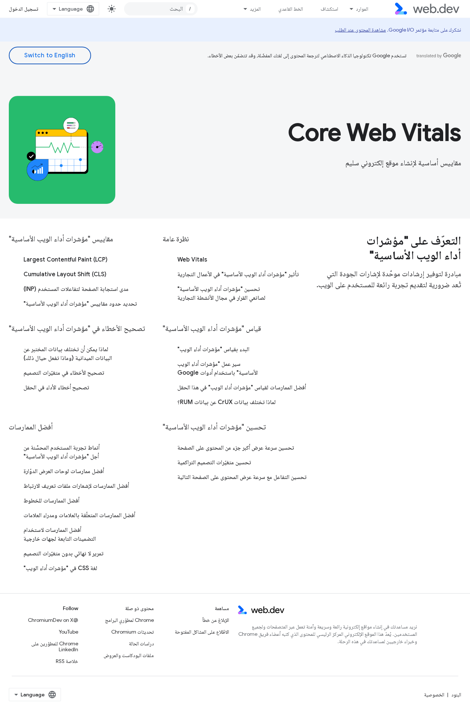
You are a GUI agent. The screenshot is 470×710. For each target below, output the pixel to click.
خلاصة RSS (67, 661)
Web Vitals (192, 259)
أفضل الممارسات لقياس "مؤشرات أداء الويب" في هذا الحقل (241, 387)
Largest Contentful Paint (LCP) (66, 259)
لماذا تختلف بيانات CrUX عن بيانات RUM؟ (226, 402)
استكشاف (329, 9)
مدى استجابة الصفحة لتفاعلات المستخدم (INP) (76, 289)
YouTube (68, 631)
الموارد (362, 9)
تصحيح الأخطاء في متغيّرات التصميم (64, 372)
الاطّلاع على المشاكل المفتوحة (202, 631)
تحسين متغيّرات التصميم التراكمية (214, 462)
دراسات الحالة (141, 643)
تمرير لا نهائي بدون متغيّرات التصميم (64, 553)
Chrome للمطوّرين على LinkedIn (54, 646)
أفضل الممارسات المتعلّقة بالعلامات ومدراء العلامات (79, 515)
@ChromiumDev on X (53, 620)
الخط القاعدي (290, 9)
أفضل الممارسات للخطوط (51, 500)
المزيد (255, 9)
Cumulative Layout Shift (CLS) (65, 274)
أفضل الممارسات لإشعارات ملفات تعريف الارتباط (76, 486)
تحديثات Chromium (132, 631)
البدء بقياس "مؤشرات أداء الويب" (213, 349)
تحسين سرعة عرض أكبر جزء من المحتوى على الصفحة (235, 447)
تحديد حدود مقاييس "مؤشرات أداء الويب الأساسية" (80, 303)
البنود (456, 695)
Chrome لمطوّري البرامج (129, 620)
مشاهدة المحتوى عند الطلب (360, 29)
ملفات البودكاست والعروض (129, 655)
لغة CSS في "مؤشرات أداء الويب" (60, 568)
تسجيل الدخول (23, 9)
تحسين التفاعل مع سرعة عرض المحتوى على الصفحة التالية (242, 477)
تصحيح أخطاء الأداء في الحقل (56, 387)
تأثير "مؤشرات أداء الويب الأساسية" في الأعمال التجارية (238, 274)
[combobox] (161, 8)
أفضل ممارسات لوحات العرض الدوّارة (64, 471)
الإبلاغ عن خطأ (215, 620)
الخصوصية (434, 695)
